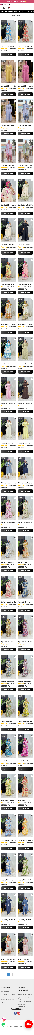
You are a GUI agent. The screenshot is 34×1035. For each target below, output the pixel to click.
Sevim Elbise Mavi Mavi (8, 562)
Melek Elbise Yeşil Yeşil (8, 721)
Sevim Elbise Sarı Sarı (25, 562)
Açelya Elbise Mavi (24, 602)
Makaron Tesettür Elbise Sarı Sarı (25, 443)
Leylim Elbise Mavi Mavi (8, 126)
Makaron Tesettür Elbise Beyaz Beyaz (8, 443)
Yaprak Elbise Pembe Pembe (25, 681)
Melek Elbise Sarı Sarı (25, 721)
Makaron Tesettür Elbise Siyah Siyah (25, 245)
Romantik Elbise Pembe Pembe (25, 959)
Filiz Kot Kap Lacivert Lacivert (25, 483)
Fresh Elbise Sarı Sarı (8, 800)
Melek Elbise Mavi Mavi (8, 761)
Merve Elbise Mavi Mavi (8, 46)
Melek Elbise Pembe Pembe (25, 761)
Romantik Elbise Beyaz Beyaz (8, 959)
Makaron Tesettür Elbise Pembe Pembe (8, 403)
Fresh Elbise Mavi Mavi (8, 840)
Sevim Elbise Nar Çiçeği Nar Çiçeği (8, 602)
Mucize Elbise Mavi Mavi (8, 880)
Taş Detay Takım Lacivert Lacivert (8, 920)
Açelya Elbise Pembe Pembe (25, 642)
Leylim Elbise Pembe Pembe (25, 86)
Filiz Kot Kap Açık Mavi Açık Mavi (8, 483)
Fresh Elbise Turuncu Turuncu (25, 800)
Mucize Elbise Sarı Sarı (25, 840)
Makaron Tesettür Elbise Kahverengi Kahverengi (25, 403)
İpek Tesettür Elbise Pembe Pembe (25, 284)
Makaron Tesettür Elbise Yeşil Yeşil (25, 364)
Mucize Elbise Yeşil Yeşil (25, 880)
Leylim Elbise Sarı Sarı (8, 86)
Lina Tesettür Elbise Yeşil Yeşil (25, 324)
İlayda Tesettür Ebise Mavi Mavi (8, 245)
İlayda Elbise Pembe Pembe (8, 205)
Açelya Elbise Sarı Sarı (8, 642)
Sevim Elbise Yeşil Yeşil (25, 522)
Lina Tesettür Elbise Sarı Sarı (8, 324)
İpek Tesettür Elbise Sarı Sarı (8, 284)
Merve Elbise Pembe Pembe (25, 46)
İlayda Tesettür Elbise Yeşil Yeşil (25, 205)
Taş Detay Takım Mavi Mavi (25, 920)
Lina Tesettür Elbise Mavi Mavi (8, 364)
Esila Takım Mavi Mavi (25, 126)
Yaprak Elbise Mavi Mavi (8, 681)
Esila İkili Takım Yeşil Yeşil (25, 165)
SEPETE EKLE (8, 54)
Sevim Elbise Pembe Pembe (8, 522)
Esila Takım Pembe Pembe (8, 165)
